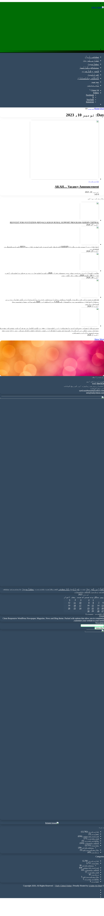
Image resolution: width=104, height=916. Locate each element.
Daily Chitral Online (63, 886)
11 (75, 603)
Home (96, 109)
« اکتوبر (99, 614)
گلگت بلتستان (88, 78)
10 (80, 603)
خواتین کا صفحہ (69, 588)
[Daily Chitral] (98, 7)
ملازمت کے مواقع (15, 589)
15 (93, 605)
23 (88, 608)
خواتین (93, 74)
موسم (95, 81)
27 (103, 611)
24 (80, 608)
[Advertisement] (52, 28)
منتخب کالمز (89, 67)
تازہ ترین (91, 60)
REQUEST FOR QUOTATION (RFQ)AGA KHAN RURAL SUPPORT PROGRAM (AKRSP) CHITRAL (54, 222)
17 (80, 605)
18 (75, 605)
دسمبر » (89, 614)
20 (103, 608)
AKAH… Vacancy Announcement (77, 186)
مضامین (93, 63)
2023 (102, 109)
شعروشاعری (90, 70)
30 (88, 611)
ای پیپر (93, 85)
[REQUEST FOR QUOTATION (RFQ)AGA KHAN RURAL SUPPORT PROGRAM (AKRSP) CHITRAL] (89, 220)
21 (98, 608)
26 (69, 608)
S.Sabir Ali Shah (95, 886)
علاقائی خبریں (39, 589)
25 (75, 608)
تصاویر (82, 589)
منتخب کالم (88, 848)
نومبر (91, 109)
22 (93, 608)
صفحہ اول (92, 56)
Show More (99, 339)
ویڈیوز (94, 592)
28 (98, 611)
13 (103, 605)
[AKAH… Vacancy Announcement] (64, 179)
